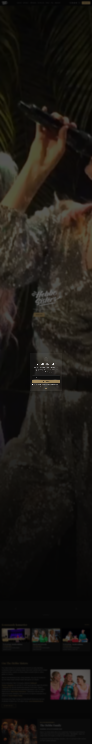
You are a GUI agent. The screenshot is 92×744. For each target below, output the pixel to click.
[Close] (60, 355)
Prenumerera (46, 381)
